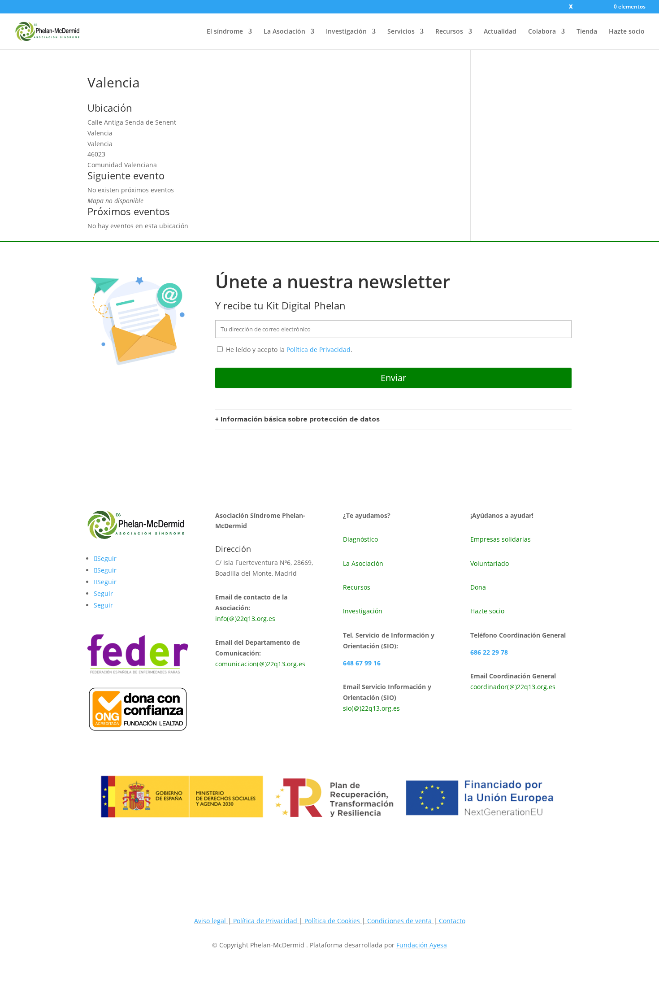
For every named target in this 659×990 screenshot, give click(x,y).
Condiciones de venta (400, 920)
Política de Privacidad (318, 349)
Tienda (587, 31)
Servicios (401, 31)
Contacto (452, 920)
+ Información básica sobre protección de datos (297, 419)
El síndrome (225, 31)
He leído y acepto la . (288, 349)
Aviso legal (210, 920)
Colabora (542, 31)
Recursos (449, 31)
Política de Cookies (332, 920)
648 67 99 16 (362, 663)
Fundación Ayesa (421, 945)
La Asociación (284, 31)
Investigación (346, 31)
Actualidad (500, 31)
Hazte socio (627, 31)
